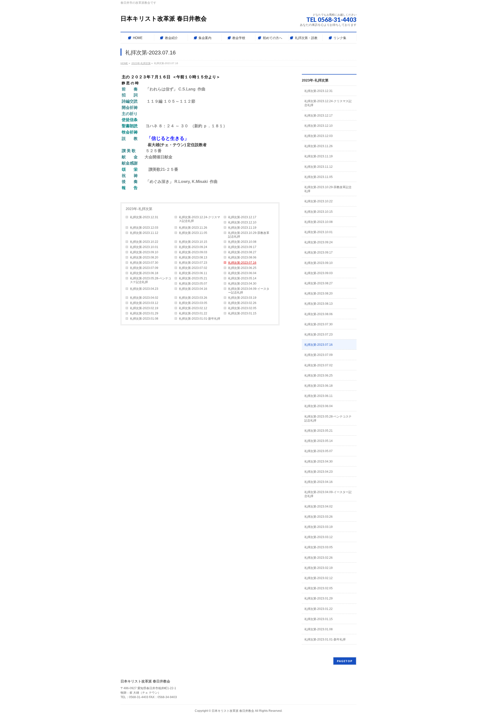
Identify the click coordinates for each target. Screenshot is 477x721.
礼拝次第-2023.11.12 (144, 233)
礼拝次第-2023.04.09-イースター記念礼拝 (248, 290)
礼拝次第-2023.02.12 (193, 308)
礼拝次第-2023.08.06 (242, 257)
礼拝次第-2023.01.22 (193, 313)
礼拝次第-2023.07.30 (144, 262)
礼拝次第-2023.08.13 (193, 257)
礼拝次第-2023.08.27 (242, 252)
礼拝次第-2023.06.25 (242, 268)
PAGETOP (345, 661)
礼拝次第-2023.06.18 (144, 273)
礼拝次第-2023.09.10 (144, 252)
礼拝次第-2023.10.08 (242, 242)
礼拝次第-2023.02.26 (242, 303)
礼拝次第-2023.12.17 (242, 217)
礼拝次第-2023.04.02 (144, 297)
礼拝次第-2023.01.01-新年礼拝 (199, 318)
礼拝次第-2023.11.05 (193, 233)
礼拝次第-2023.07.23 (193, 262)
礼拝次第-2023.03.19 (242, 297)
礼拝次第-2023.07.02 (193, 268)
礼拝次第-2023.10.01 (144, 247)
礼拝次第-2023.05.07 (193, 283)
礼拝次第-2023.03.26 (193, 297)
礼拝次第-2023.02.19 (144, 308)
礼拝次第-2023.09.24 (193, 247)
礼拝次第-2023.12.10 (242, 222)
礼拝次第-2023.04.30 (242, 283)
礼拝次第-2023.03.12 (144, 303)
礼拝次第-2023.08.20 (144, 257)
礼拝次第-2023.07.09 (144, 268)
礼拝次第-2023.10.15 (193, 242)
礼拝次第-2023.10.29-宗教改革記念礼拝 (248, 234)
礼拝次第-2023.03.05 (193, 303)
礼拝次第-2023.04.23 (144, 289)
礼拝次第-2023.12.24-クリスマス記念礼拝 (199, 219)
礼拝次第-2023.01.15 (242, 313)
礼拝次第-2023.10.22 (144, 242)
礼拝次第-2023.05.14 (242, 278)
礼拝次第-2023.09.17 (242, 247)
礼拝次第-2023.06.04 (242, 273)
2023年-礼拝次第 (139, 209)
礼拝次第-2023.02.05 (242, 308)
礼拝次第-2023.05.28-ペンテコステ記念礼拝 (150, 280)
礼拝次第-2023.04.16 (193, 289)
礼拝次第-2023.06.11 (193, 273)
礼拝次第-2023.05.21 (193, 278)
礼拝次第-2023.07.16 (242, 262)
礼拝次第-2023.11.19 (242, 227)
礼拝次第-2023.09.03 (193, 252)
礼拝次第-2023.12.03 (144, 227)
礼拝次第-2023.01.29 (144, 313)
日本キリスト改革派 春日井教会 (163, 18)
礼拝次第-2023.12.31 (144, 217)
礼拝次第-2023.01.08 (144, 318)
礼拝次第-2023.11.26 (193, 227)
